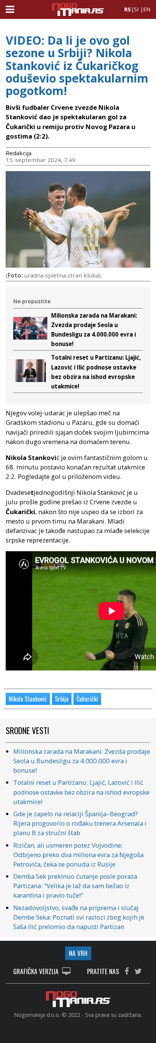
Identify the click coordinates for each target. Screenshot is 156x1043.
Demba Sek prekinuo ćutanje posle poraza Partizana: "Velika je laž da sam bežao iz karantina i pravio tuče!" (75, 886)
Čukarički (87, 698)
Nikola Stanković (28, 698)
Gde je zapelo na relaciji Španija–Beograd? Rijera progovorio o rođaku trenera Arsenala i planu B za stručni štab (80, 823)
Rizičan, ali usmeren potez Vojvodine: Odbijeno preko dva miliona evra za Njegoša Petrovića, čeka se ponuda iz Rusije (78, 854)
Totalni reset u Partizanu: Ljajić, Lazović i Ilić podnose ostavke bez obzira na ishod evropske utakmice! (81, 792)
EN (146, 9)
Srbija (62, 698)
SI (136, 9)
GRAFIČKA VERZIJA (36, 972)
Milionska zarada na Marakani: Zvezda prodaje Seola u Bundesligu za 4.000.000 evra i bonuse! (81, 761)
